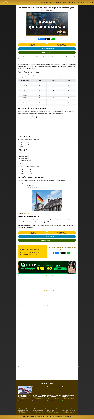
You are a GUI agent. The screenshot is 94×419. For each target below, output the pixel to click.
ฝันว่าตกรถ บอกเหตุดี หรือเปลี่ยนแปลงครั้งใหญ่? (53, 409)
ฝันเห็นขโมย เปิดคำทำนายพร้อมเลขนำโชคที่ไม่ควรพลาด (24, 409)
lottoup (60, 416)
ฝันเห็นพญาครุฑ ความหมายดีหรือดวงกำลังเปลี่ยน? (24, 396)
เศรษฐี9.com (39, 416)
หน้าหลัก (41, 2)
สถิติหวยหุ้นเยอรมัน (52, 247)
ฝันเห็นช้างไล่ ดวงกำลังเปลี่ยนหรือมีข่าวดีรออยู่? (68, 396)
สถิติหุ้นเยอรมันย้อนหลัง (68, 247)
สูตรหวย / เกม (77, 2)
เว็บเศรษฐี (24, 68)
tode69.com (48, 416)
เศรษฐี (44, 416)
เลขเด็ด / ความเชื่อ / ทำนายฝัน (25, 398)
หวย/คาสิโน (50, 10)
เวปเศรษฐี (57, 416)
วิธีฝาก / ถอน (51, 2)
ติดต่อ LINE (91, 2)
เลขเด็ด (53, 10)
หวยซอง (82, 2)
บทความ (86, 2)
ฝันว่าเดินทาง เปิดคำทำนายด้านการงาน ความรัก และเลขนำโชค (69, 409)
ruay (53, 416)
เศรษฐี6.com (34, 416)
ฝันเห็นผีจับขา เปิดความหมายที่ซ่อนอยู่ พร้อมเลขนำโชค (39, 409)
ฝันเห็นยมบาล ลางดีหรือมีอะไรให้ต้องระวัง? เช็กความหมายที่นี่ (39, 396)
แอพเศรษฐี (57, 2)
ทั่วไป (47, 10)
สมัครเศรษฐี (46, 2)
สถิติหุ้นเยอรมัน (60, 247)
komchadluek (26, 213)
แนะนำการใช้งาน (63, 2)
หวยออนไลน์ (69, 2)
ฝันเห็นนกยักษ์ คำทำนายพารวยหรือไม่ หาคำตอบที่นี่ (54, 396)
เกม (72, 2)
